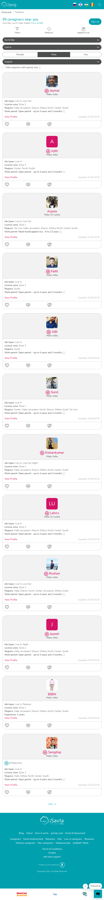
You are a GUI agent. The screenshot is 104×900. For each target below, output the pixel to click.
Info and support (52, 856)
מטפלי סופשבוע (80, 842)
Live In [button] (8, 47)
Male (53, 54)
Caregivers (15, 839)
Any (86, 54)
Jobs (59, 839)
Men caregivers (45, 842)
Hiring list (49, 32)
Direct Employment (75, 833)
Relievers (50, 839)
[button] (52, 40)
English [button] (8, 61)
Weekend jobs (63, 842)
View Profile (10, 116)
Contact (52, 852)
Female (20, 54)
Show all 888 (37, 23)
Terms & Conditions (52, 848)
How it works (42, 833)
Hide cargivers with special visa (22, 67)
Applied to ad (83, 32)
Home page (6, 12)
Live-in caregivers (73, 839)
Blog (21, 833)
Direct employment (33, 839)
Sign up (95, 21)
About (29, 833)
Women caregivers (25, 842)
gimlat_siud (57, 833)
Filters (17, 32)
